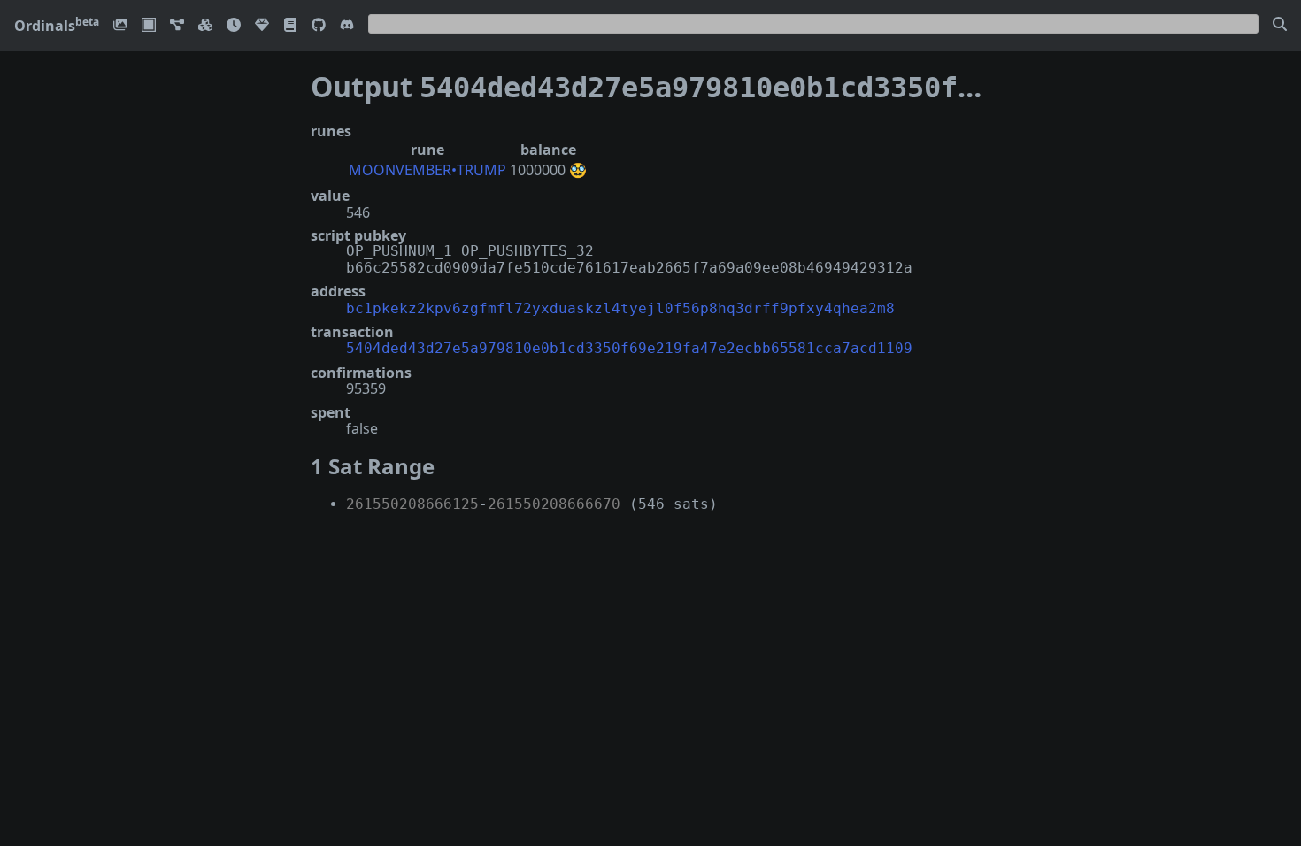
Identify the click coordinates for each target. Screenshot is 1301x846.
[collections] (177, 26)
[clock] (234, 26)
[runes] (149, 26)
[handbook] (290, 26)
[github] (319, 26)
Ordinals (56, 26)
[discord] (347, 26)
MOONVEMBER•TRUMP (427, 170)
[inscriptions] (120, 26)
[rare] (262, 26)
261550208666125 (412, 504)
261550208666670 (554, 504)
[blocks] (205, 26)
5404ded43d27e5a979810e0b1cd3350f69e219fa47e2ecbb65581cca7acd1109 (629, 348)
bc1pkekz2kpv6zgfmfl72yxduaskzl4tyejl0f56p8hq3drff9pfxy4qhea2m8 (620, 308)
